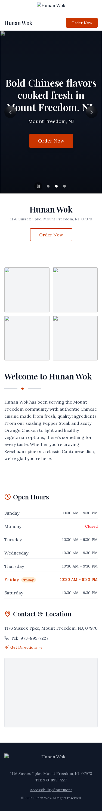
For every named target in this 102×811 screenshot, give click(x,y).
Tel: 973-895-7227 (51, 780)
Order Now (82, 22)
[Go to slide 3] (64, 186)
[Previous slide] (10, 112)
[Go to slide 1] (48, 186)
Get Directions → (26, 647)
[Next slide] (92, 112)
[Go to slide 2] (56, 186)
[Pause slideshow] (38, 186)
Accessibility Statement (51, 789)
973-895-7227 (29, 638)
